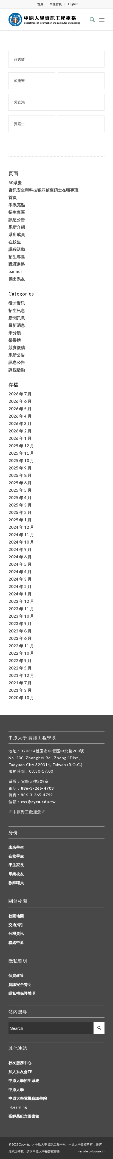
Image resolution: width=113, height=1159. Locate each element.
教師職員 (16, 882)
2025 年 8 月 (20, 475)
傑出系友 (17, 278)
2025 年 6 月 (20, 482)
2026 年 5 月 (20, 408)
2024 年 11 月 (21, 534)
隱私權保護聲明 (22, 993)
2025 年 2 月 (20, 512)
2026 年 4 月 (20, 415)
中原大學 (16, 1089)
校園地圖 (16, 915)
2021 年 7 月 (20, 682)
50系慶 (15, 182)
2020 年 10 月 (21, 697)
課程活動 (17, 249)
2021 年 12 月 (21, 675)
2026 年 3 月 (20, 423)
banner (15, 271)
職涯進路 (17, 263)
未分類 (15, 332)
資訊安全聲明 (20, 984)
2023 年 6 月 (20, 638)
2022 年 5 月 (20, 667)
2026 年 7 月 (20, 393)
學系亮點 (17, 204)
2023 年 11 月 (21, 608)
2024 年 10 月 (21, 541)
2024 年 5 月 (20, 564)
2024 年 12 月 (21, 527)
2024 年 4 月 (20, 571)
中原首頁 (56, 4)
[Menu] (101, 19)
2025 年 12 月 (21, 445)
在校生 (15, 241)
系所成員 (17, 234)
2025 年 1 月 (20, 519)
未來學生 (16, 847)
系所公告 (17, 354)
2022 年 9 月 (20, 660)
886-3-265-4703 (37, 788)
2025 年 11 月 (21, 453)
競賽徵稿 (17, 347)
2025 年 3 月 (20, 504)
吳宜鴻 (19, 102)
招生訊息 (17, 310)
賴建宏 (19, 80)
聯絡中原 (16, 942)
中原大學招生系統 (24, 1080)
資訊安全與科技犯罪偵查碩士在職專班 (43, 189)
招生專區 (17, 212)
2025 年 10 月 (21, 460)
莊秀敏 (19, 59)
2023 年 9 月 (20, 623)
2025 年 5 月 (20, 490)
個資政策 (16, 975)
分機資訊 (16, 933)
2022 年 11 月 (21, 645)
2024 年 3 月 (20, 578)
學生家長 (16, 864)
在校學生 (16, 856)
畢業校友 (16, 873)
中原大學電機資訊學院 (28, 1098)
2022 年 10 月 (21, 653)
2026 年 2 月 (20, 430)
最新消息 (17, 325)
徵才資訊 (17, 302)
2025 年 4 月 (20, 497)
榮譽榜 (15, 339)
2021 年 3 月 (20, 690)
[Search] (89, 19)
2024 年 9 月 (20, 549)
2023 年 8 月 (20, 630)
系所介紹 (17, 226)
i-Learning (18, 1107)
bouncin (98, 1151)
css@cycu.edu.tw (38, 801)
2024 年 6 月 (20, 556)
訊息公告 (17, 219)
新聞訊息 (17, 317)
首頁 (40, 4)
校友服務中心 (20, 1062)
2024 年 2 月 (20, 586)
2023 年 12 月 (21, 601)
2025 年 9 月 (20, 467)
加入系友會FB (20, 1071)
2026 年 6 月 (20, 401)
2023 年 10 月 (21, 616)
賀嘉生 (19, 124)
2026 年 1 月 (20, 438)
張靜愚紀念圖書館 (24, 1116)
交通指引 (16, 924)
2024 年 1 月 (20, 593)
